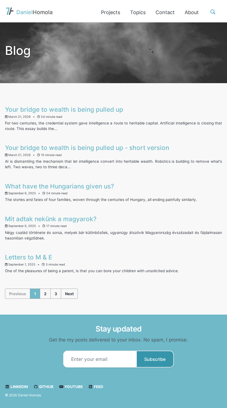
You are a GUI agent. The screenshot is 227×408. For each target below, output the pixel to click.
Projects (110, 12)
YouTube (73, 386)
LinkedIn (19, 386)
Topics (138, 12)
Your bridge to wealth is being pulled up (64, 109)
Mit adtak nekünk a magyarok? (51, 219)
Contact (165, 12)
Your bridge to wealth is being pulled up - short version (87, 147)
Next (69, 293)
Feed (98, 386)
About (192, 12)
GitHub (45, 386)
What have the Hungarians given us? (59, 186)
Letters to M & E (28, 257)
